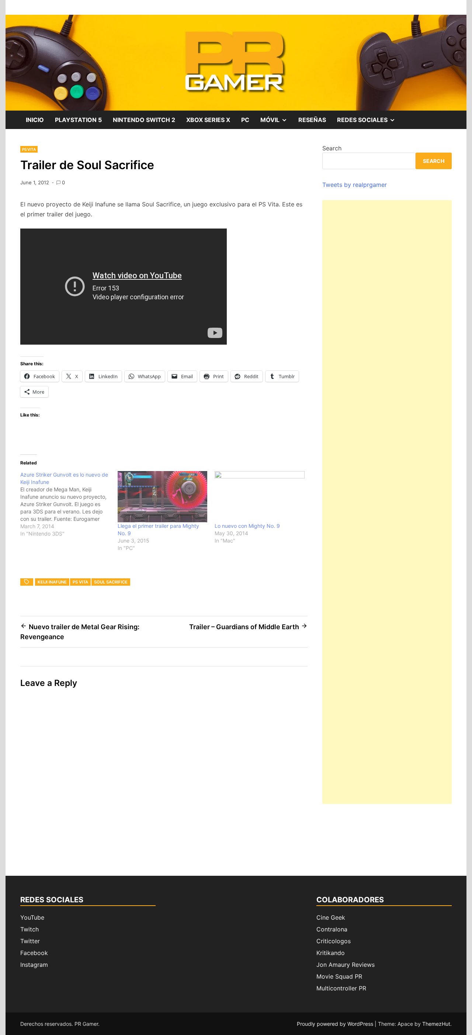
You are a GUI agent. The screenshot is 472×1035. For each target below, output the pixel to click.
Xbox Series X (208, 119)
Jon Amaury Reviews (345, 964)
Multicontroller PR (341, 988)
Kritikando (330, 952)
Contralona (331, 929)
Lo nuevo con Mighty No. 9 (247, 526)
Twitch (29, 929)
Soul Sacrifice (111, 582)
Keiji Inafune (52, 582)
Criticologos (333, 941)
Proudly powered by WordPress (336, 1024)
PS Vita (29, 149)
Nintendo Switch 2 (144, 119)
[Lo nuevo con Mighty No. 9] (260, 496)
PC (245, 119)
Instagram (34, 964)
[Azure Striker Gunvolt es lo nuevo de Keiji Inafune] (69, 504)
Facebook (34, 952)
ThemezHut (436, 1024)
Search (331, 148)
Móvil (276, 122)
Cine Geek (330, 917)
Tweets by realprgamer (354, 184)
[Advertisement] (387, 502)
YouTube (32, 917)
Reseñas (312, 119)
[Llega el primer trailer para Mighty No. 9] (163, 496)
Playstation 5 (78, 119)
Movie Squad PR (339, 976)
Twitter (30, 941)
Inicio (35, 119)
